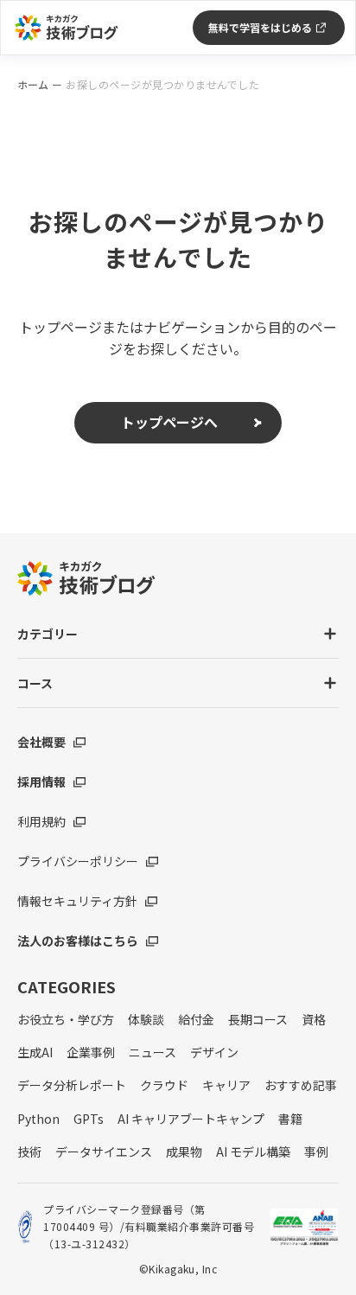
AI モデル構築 (253, 1151)
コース (35, 683)
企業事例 (91, 1052)
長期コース (258, 1019)
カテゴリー (47, 633)
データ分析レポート (71, 1085)
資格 (314, 1019)
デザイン (214, 1052)
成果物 (184, 1151)
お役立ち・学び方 (65, 1019)
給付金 (196, 1019)
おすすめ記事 (300, 1085)
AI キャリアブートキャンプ (191, 1118)
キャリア (226, 1085)
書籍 (290, 1118)
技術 (29, 1151)
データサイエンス (103, 1151)
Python (38, 1118)
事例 (316, 1151)
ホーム (32, 85)
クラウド (164, 1085)
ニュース (152, 1052)
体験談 (146, 1019)
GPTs (88, 1118)
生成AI (35, 1052)
